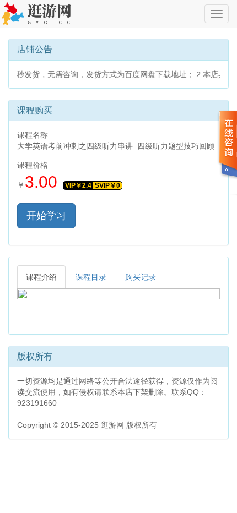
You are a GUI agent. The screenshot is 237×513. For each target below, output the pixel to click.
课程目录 (91, 276)
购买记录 (140, 276)
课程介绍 (41, 276)
